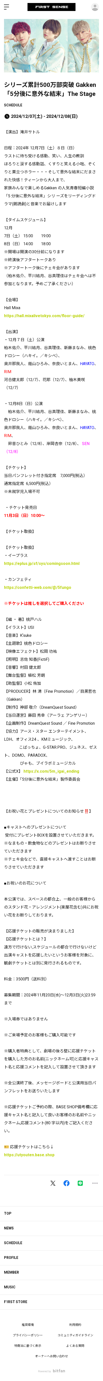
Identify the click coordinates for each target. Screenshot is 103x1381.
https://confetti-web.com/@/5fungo (37, 587)
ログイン (95, 7)
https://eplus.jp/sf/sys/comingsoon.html (42, 563)
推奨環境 (28, 1325)
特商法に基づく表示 (27, 1346)
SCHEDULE (13, 105)
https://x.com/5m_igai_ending (51, 771)
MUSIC (10, 1287)
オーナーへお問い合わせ (51, 1356)
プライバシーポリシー (28, 1335)
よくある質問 (75, 1346)
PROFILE (11, 1258)
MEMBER (11, 1272)
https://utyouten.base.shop (29, 1154)
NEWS (9, 1228)
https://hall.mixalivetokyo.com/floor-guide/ (44, 315)
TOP (8, 1213)
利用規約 (75, 1325)
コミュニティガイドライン (75, 1335)
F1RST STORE (15, 1302)
